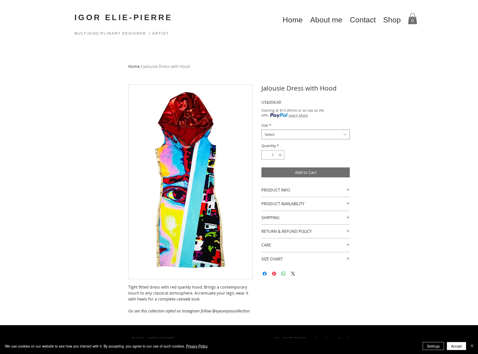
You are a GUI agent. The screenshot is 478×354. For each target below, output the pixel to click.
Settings (433, 346)
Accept (456, 346)
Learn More (298, 115)
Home (134, 66)
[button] (412, 18)
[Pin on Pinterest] (274, 274)
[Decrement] (265, 155)
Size (266, 125)
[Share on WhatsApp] (284, 274)
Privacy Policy (197, 346)
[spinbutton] (272, 155)
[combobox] (305, 134)
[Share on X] (293, 274)
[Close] (472, 346)
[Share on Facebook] (265, 274)
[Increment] (280, 155)
